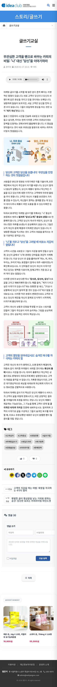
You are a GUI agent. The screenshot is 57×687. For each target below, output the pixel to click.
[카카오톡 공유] (11, 475)
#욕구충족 (39, 441)
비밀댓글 (13, 558)
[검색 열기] (48, 5)
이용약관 (12, 664)
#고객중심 (22, 435)
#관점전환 (34, 435)
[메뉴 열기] (53, 5)
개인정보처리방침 (27, 664)
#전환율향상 (10, 447)
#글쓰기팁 (47, 435)
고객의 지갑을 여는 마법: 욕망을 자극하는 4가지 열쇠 (33, 489)
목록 (30, 577)
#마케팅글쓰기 (11, 441)
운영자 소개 (44, 664)
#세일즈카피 (26, 441)
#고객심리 (10, 435)
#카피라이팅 (24, 447)
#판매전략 (38, 447)
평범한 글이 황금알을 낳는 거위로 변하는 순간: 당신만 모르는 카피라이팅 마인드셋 (31, 499)
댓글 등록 (43, 558)
